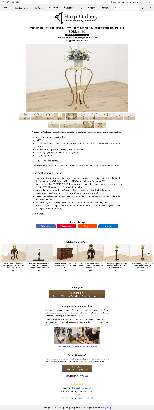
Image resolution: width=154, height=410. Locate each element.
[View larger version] (77, 78)
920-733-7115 (148, 2)
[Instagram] (12, 2)
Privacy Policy (106, 408)
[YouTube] (17, 2)
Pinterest (67, 226)
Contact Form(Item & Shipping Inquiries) (77, 368)
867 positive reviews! (81, 388)
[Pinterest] (8, 2)
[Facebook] (3, 2)
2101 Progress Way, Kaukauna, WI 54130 (127, 2)
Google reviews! (85, 398)
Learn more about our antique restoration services (77, 347)
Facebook (47, 226)
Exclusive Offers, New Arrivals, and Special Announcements (77, 294)
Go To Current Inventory (78, 35)
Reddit (88, 226)
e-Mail (109, 226)
